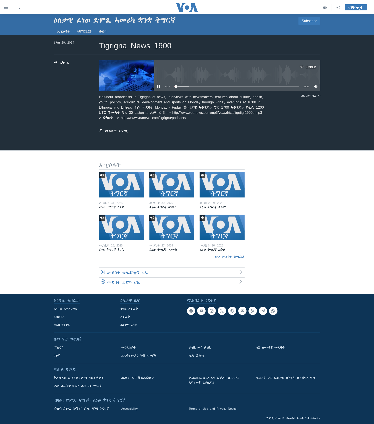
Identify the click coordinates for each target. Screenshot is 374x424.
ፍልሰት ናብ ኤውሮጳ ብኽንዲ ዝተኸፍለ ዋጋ (285, 378)
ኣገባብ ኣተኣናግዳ (65, 309)
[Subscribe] (242, 311)
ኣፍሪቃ (125, 317)
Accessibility (129, 409)
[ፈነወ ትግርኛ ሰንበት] (171, 184)
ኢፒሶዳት (63, 31)
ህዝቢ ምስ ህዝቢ (200, 347)
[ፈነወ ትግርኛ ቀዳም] (222, 184)
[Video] (325, 7)
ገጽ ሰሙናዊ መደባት (270, 347)
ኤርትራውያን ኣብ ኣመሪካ (138, 355)
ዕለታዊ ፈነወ (128, 325)
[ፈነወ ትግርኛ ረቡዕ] (222, 227)
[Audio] (338, 7)
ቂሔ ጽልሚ (197, 355)
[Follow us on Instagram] (212, 311)
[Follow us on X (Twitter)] (222, 311)
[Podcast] (232, 311)
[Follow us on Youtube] (201, 311)
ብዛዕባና (59, 317)
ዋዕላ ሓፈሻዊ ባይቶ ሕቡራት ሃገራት (78, 386)
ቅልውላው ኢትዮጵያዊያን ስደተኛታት (79, 378)
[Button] (61, 64)
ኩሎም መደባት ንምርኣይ (229, 256)
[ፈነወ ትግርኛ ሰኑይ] (121, 184)
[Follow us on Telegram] (263, 311)
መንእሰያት (128, 347)
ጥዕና (57, 355)
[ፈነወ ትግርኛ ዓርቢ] (121, 227)
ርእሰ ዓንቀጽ (62, 325)
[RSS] (252, 311)
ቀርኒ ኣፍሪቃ (129, 309)
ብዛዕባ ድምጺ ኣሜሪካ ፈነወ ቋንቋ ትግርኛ (81, 409)
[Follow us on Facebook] (191, 311)
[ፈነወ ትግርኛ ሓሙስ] (171, 227)
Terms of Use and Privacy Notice (213, 409)
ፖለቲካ (58, 347)
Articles (84, 31)
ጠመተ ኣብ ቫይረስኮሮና (137, 378)
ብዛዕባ (102, 31)
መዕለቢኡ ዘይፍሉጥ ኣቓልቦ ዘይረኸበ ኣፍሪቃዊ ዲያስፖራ (214, 380)
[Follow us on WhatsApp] (273, 311)
